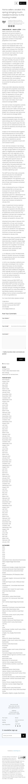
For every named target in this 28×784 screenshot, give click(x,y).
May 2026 (5, 385)
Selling (4, 722)
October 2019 (6, 525)
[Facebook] (16, 725)
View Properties (6, 724)
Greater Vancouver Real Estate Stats (16, 23)
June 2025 (5, 405)
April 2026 (5, 387)
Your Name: (5, 318)
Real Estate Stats (7, 658)
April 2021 (4, 494)
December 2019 (6, 522)
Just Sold (17, 724)
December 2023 (6, 438)
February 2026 (6, 390)
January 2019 (5, 542)
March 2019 (5, 538)
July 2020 (4, 509)
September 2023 (7, 443)
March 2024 (5, 432)
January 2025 (6, 414)
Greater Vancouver (7, 618)
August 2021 (5, 487)
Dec (3, 593)
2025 (3, 558)
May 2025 (5, 407)
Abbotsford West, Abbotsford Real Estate (14, 560)
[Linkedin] (18, 725)
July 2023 (4, 447)
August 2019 (5, 529)
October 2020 (6, 503)
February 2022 (6, 476)
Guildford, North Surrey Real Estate (12, 622)
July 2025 (4, 403)
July (3, 625)
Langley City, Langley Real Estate (11, 633)
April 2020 (5, 514)
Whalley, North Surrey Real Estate (11, 687)
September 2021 (6, 485)
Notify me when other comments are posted (13, 353)
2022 (3, 552)
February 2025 (6, 412)
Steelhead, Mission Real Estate (10, 669)
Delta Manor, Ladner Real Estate (11, 596)
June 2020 (5, 511)
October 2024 (6, 420)
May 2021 (4, 493)
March (4, 635)
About (16, 718)
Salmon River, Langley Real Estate (11, 662)
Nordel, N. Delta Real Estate (9, 644)
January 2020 (6, 520)
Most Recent (5, 379)
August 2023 (5, 445)
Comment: (5, 334)
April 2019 (4, 536)
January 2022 (6, 478)
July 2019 (4, 531)
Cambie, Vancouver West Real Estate (13, 569)
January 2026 (6, 392)
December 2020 (6, 502)
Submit (21, 359)
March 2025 (5, 410)
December (5, 594)
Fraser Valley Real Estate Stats (10, 371)
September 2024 (7, 421)
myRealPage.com (16, 750)
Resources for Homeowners (10, 374)
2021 (3, 551)
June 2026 (5, 383)
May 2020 (5, 513)
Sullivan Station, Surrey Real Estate (11, 671)
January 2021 (5, 500)
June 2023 (5, 449)
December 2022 (6, 460)
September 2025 (7, 399)
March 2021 (5, 496)
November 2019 (6, 524)
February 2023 (6, 456)
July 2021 (4, 489)
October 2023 (6, 441)
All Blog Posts (6, 369)
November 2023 (6, 440)
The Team (4, 718)
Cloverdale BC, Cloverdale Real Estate (13, 585)
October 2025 (6, 398)
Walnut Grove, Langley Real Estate (12, 682)
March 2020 (5, 516)
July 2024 (4, 425)
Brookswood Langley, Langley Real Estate (13, 567)
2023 (3, 554)
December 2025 (6, 394)
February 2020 (6, 518)
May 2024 (5, 429)
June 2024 (5, 427)
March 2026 (5, 389)
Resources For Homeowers (9, 660)
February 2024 (6, 434)
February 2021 (6, 498)
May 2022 (5, 471)
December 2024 (6, 416)
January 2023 (6, 458)
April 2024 (5, 431)
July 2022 (4, 469)
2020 (3, 549)
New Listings (5, 372)
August (4, 565)
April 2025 (5, 409)
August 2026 (5, 381)
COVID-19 (4, 587)
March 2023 (5, 454)
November (5, 645)
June (3, 627)
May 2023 (5, 451)
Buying (4, 720)
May (3, 636)
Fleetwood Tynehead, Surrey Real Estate (13, 607)
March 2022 (5, 474)
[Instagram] (20, 725)
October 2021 (6, 483)
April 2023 (5, 452)
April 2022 (5, 472)
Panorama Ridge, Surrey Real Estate (12, 653)
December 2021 (6, 480)
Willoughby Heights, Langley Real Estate (13, 693)
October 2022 (6, 463)
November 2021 (6, 482)
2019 (3, 547)
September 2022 (7, 465)
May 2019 (4, 534)
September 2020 (7, 505)
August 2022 (5, 467)
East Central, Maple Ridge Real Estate (13, 602)
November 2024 (6, 418)
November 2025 (6, 396)
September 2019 (6, 527)
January (4, 624)
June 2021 (5, 491)
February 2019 (6, 540)
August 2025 (5, 401)
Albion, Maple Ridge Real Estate (11, 562)
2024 (14, 23)
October (4, 647)
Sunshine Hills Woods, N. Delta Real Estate (13, 677)
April (3, 563)
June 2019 (5, 533)
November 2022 (6, 462)
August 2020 (5, 507)
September (5, 667)
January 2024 (6, 436)
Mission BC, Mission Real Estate (10, 638)
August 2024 (5, 423)
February (18, 23)
